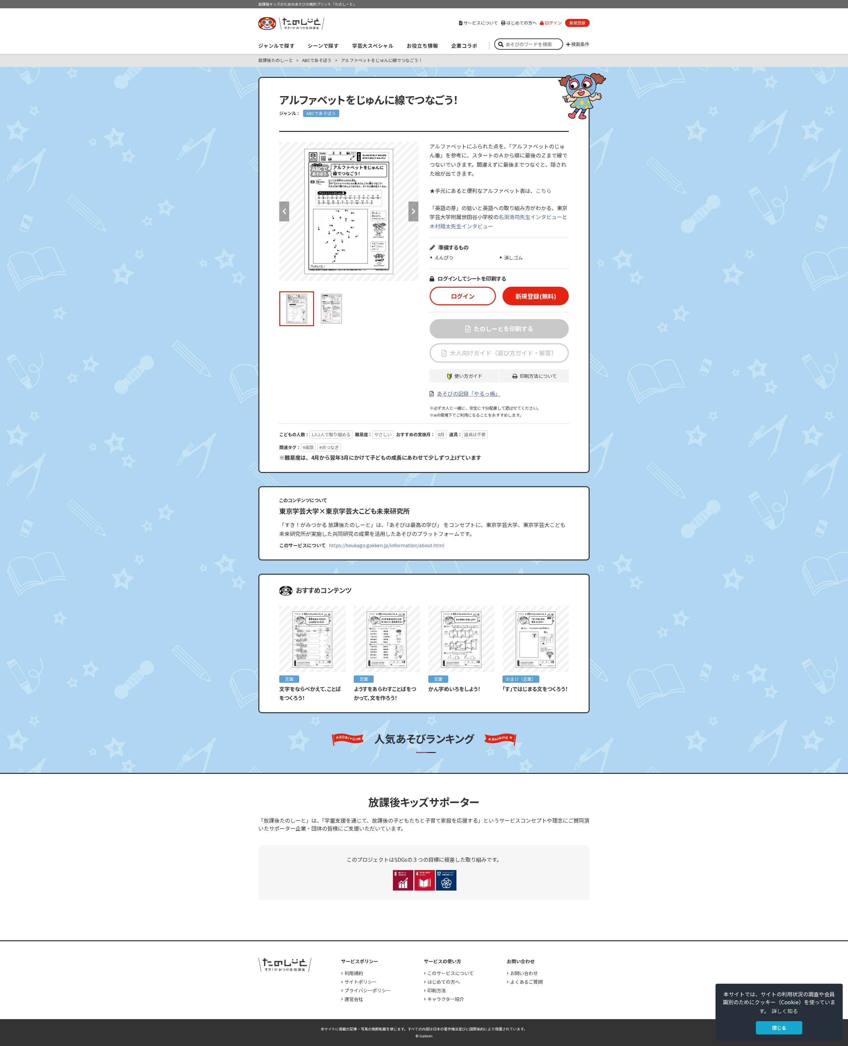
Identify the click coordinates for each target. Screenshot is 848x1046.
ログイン (553, 23)
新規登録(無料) (535, 296)
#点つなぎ (329, 447)
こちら (544, 191)
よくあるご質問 (526, 981)
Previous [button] (284, 211)
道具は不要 (475, 434)
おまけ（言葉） (521, 679)
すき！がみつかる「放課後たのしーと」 (291, 23)
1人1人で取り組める (330, 434)
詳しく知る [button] (784, 1011)
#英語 (308, 447)
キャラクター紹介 (445, 999)
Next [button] (413, 211)
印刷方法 (436, 990)
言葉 (289, 679)
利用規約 (353, 973)
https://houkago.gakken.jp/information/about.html (386, 545)
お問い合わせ (524, 973)
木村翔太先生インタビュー (461, 226)
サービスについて (480, 23)
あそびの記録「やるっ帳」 (469, 393)
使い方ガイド (468, 376)
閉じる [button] (779, 1027)
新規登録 (577, 23)
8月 (441, 434)
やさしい (383, 434)
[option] (348, 211)
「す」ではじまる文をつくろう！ (538, 689)
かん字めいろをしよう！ (454, 689)
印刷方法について (538, 376)
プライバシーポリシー (367, 990)
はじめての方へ (521, 23)
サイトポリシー (360, 981)
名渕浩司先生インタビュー (530, 217)
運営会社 (353, 999)
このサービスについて (450, 973)
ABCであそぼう (321, 113)
